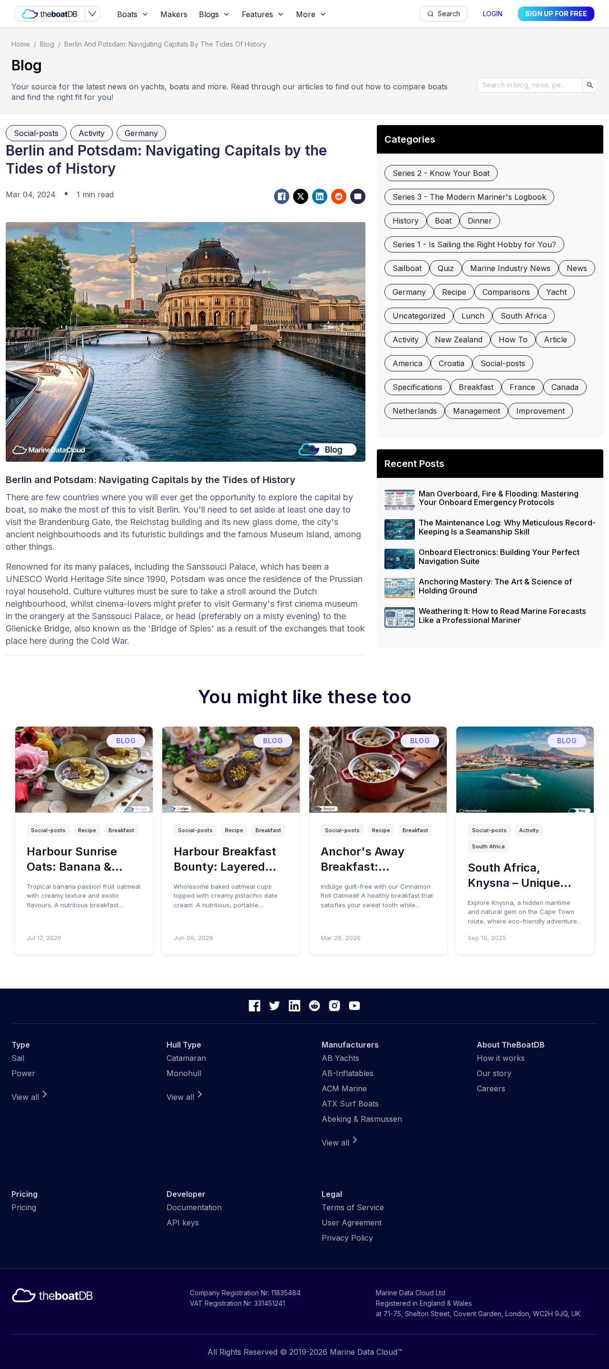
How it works (501, 1058)
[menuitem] (133, 14)
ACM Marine (344, 1088)
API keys (183, 1222)
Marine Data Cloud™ (366, 1352)
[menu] (265, 14)
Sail (17, 1058)
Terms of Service (353, 1207)
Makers (173, 14)
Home (20, 44)
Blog (47, 44)
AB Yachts (340, 1058)
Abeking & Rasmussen (362, 1119)
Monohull (184, 1073)
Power (23, 1073)
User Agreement (352, 1222)
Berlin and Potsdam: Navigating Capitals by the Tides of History (165, 44)
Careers (491, 1088)
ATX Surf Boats (350, 1103)
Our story (494, 1073)
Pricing (23, 1207)
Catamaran (186, 1058)
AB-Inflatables (347, 1073)
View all (25, 1097)
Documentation (194, 1207)
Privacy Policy (347, 1238)
